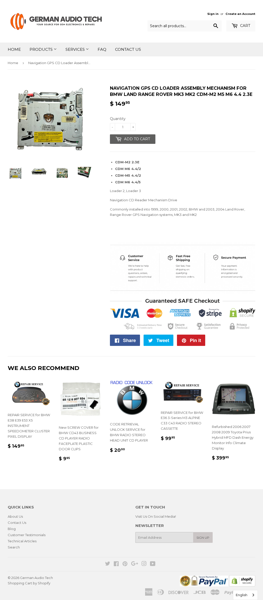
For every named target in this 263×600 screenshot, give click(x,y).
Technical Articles (22, 541)
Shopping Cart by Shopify (29, 583)
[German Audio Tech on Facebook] (116, 564)
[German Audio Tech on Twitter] (107, 564)
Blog (12, 529)
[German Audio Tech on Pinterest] (125, 564)
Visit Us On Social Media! (155, 516)
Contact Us (128, 49)
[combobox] (245, 595)
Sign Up (202, 537)
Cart (244, 25)
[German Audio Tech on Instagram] (144, 564)
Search (14, 547)
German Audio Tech (36, 578)
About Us (15, 516)
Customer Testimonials (26, 535)
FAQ (102, 49)
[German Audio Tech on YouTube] (152, 564)
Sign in (213, 14)
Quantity (118, 118)
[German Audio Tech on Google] (134, 564)
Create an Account (240, 14)
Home (14, 49)
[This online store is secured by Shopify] (242, 585)
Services (75, 49)
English (241, 595)
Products (42, 49)
